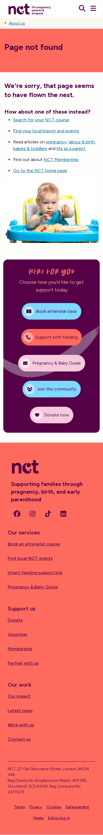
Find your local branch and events (46, 130)
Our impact (19, 696)
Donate (15, 620)
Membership (20, 648)
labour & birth (82, 141)
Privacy (35, 807)
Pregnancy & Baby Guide (33, 587)
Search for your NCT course (41, 119)
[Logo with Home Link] (29, 9)
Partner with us (23, 663)
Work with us (21, 724)
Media (38, 818)
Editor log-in (59, 818)
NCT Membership (61, 159)
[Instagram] (32, 514)
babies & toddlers (30, 148)
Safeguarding (77, 807)
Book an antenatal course (34, 544)
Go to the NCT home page (40, 170)
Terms (19, 807)
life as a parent (71, 148)
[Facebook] (17, 514)
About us (17, 23)
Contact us (19, 739)
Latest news (20, 710)
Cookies (54, 807)
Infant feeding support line (35, 572)
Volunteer (18, 634)
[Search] (82, 9)
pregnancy (56, 141)
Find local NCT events (30, 558)
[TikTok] (48, 514)
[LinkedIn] (63, 514)
